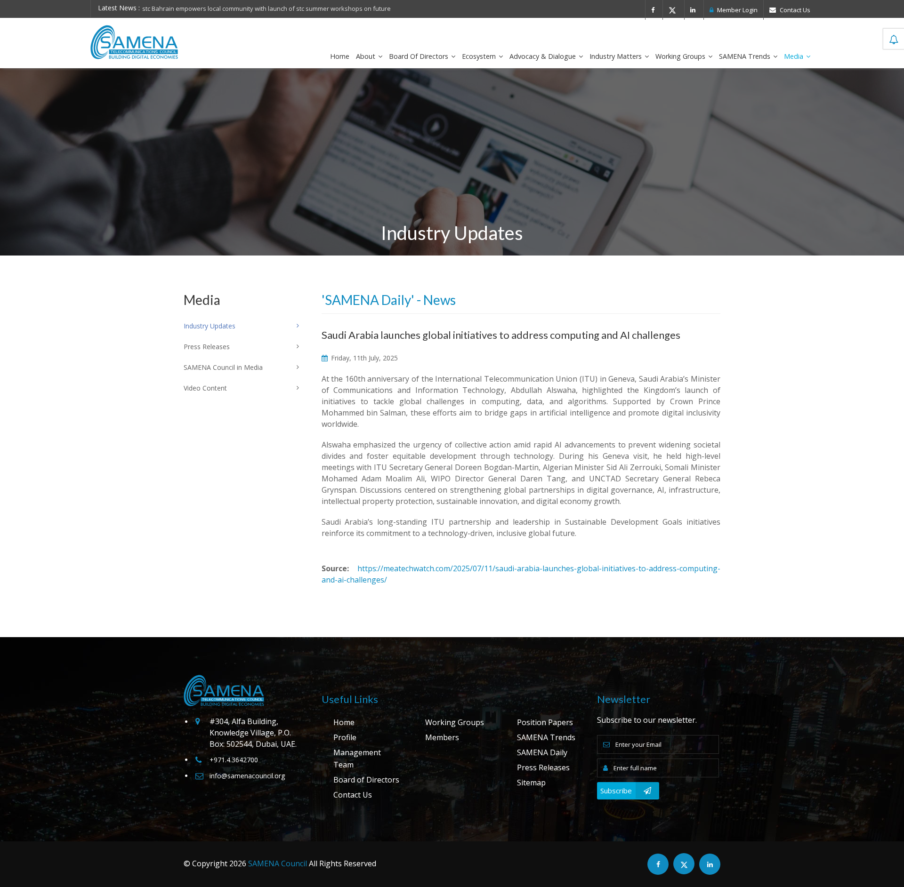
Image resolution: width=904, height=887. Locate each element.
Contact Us (794, 10)
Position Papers (545, 722)
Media (794, 56)
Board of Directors (419, 56)
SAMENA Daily (542, 752)
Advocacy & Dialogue (543, 56)
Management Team (357, 758)
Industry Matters (616, 56)
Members (442, 737)
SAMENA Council (277, 863)
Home (339, 56)
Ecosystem (480, 56)
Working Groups (681, 56)
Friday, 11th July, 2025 (363, 357)
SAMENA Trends (745, 56)
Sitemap (531, 782)
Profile (344, 737)
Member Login (737, 10)
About (366, 56)
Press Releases (543, 767)
